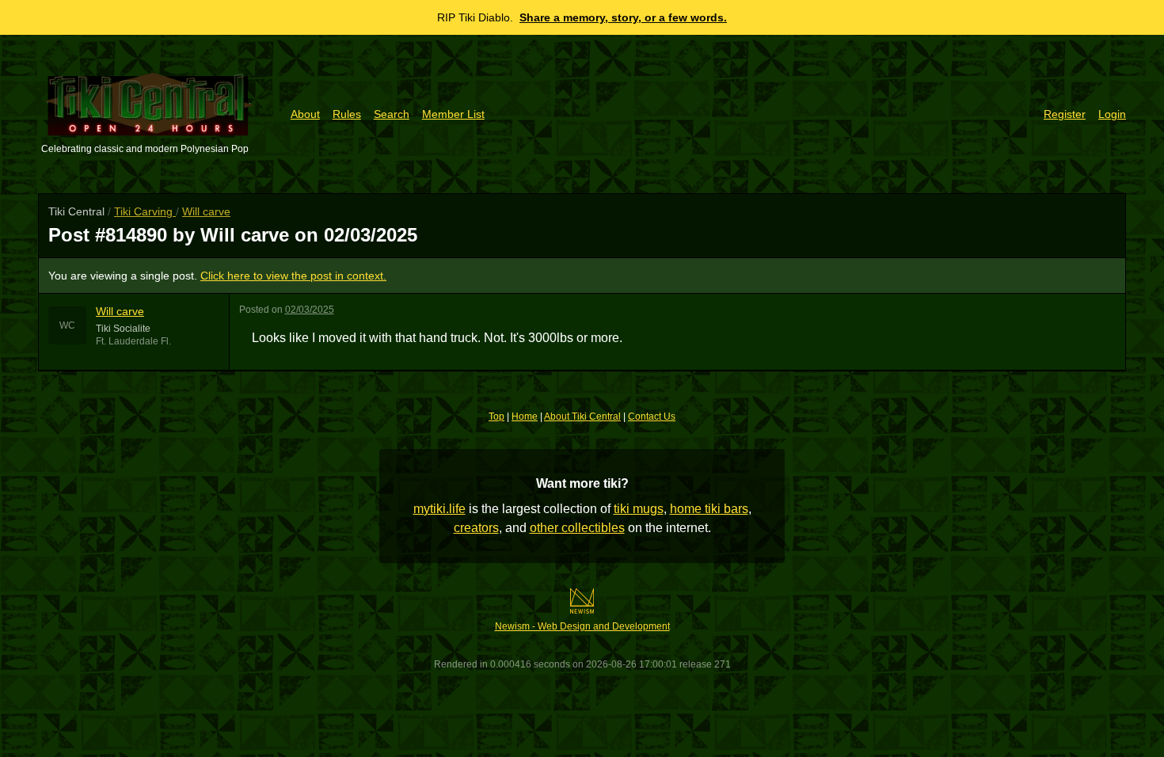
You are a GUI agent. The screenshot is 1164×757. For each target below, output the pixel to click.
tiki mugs (639, 508)
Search (391, 114)
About (305, 114)
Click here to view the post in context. (293, 275)
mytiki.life (439, 508)
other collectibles (577, 527)
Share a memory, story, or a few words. (623, 17)
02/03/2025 (309, 309)
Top (496, 416)
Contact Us (651, 416)
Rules (347, 114)
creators (476, 527)
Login (1112, 114)
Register (1065, 114)
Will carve (206, 211)
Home (525, 416)
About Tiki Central (582, 416)
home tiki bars (709, 508)
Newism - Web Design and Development (582, 626)
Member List (453, 114)
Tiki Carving (145, 211)
